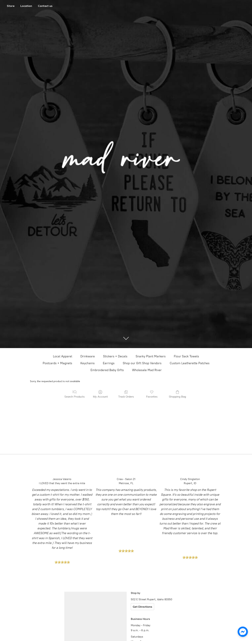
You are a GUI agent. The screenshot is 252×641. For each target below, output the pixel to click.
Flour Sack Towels (186, 356)
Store (11, 6)
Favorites (152, 396)
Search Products (74, 396)
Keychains (87, 363)
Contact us (45, 6)
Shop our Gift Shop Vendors (142, 363)
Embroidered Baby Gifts (107, 370)
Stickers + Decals (115, 356)
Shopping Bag (177, 396)
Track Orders (126, 396)
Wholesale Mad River (147, 370)
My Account (100, 396)
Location (26, 6)
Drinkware (87, 356)
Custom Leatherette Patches (189, 363)
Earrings (109, 363)
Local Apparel (62, 356)
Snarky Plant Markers (151, 356)
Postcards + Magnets (57, 363)
